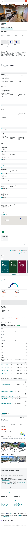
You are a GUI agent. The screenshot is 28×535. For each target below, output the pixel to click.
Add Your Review (14, 274)
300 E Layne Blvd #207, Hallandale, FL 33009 (7, 405)
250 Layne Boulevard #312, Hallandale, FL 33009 (7, 386)
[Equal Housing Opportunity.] (8, 528)
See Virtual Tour (4, 165)
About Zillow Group (6, 523)
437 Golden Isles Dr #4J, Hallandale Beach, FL (7, 370)
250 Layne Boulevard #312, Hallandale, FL (6, 364)
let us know (7, 526)
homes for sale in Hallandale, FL (6, 480)
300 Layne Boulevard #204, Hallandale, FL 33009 (7, 391)
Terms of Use (21, 523)
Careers (13, 523)
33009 (9, 492)
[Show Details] (26, 328)
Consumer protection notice (11, 517)
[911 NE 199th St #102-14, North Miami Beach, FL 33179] (13, 445)
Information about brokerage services (5, 517)
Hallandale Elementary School (22, 482)
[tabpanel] (14, 290)
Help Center (15, 528)
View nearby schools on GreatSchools (7, 242)
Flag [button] (7, 271)
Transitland (10, 513)
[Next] (26, 447)
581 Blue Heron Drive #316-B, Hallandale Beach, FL (7, 367)
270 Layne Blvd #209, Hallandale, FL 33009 (6, 384)
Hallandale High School (9, 483)
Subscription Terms (25, 523)
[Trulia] (1, 520)
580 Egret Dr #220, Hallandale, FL (5, 373)
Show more (2, 429)
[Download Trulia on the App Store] (5, 520)
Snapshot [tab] (2, 280)
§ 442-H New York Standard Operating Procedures (5, 516)
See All (2, 255)
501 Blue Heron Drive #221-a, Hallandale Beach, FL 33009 (8, 408)
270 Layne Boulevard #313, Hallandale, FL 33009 (7, 396)
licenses (20, 515)
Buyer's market (14, 287)
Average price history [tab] (8, 280)
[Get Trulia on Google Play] (10, 520)
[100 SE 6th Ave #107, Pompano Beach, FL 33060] (22, 445)
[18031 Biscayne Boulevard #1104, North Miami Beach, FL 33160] (5, 459)
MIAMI (5, 66)
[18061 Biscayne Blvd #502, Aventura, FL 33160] (13, 459)
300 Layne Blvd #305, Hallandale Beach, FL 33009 (7, 403)
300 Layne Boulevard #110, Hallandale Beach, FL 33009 (8, 389)
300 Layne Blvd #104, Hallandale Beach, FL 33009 (7, 398)
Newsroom (15, 523)
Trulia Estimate (4, 325)
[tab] (3, 214)
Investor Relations (18, 523)
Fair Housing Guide (10, 523)
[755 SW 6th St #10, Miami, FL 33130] (5, 445)
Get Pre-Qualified (10, 28)
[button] (26, 1)
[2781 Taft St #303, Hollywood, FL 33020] (22, 459)
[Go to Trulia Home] (2, 1)
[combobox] (15, 1)
